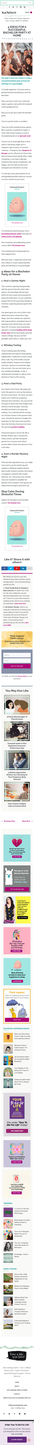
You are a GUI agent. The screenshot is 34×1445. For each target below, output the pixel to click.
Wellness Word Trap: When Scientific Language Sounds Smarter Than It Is (21, 1301)
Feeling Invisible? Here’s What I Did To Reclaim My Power (22, 1082)
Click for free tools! (17, 666)
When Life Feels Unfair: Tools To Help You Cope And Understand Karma (22, 1036)
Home (17, 1382)
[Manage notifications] (28, 1440)
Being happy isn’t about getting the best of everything (22, 1222)
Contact (17, 1394)
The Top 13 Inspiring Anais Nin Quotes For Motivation (21, 1245)
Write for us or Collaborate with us (17, 1398)
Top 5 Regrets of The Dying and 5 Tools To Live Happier (21, 1070)
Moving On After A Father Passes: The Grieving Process (20, 1047)
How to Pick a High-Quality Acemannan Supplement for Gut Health (20, 1277)
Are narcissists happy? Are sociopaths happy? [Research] (22, 1059)
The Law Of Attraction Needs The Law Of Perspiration (21, 1234)
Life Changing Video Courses (17, 1390)
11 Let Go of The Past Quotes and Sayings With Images (21, 1211)
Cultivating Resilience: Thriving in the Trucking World (22, 1323)
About (17, 1386)
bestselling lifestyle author (11, 234)
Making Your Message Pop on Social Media (21, 1287)
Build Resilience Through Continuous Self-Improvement (21, 1311)
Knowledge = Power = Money (21, 1255)
